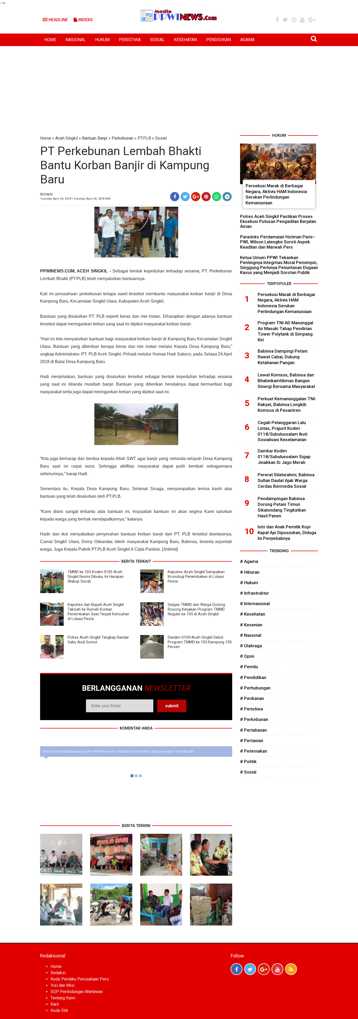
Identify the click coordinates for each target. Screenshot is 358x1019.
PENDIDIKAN (218, 39)
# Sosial (248, 772)
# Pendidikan (253, 677)
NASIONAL (76, 39)
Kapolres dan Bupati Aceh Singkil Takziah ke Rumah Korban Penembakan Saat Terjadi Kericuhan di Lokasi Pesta (98, 611)
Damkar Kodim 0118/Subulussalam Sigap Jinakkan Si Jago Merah (284, 456)
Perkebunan (122, 138)
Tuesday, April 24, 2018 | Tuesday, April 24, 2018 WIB (75, 198)
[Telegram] (227, 196)
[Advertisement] (179, 85)
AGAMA (247, 39)
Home (45, 138)
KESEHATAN (185, 39)
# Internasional (255, 603)
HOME (50, 39)
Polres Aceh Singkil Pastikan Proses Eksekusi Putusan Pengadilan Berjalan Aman (278, 221)
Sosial (161, 138)
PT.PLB (144, 138)
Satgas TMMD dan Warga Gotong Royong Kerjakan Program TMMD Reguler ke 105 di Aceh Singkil (196, 609)
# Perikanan (252, 698)
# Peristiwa (251, 708)
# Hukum (249, 582)
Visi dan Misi (62, 985)
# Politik (248, 761)
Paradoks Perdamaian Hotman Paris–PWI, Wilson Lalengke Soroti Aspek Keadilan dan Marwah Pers (277, 241)
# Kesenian (251, 624)
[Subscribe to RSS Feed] (291, 969)
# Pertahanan (253, 730)
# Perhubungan (255, 688)
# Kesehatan (252, 614)
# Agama (249, 561)
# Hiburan (249, 572)
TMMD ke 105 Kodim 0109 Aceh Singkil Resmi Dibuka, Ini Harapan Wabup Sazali (96, 576)
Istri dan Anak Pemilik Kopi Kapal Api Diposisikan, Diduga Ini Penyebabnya (287, 532)
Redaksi (58, 972)
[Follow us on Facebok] (236, 969)
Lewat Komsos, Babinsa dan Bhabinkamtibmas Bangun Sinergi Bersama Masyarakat (286, 380)
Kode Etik (59, 1010)
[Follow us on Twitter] (250, 969)
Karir (55, 1004)
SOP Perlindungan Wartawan (77, 991)
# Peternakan (253, 751)
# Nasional (250, 635)
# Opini (247, 656)
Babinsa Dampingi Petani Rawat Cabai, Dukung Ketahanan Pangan (282, 356)
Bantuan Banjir (94, 138)
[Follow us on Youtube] (277, 969)
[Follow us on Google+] (264, 969)
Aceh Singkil (66, 138)
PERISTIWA (130, 39)
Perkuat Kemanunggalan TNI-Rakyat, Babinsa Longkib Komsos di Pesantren (287, 404)
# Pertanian (251, 740)
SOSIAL (157, 39)
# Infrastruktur (254, 593)
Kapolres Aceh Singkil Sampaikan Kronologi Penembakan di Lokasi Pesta (196, 576)
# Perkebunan (254, 719)
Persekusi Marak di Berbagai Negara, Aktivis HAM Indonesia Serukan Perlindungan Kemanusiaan (276, 194)
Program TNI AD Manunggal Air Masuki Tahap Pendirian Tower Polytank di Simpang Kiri (285, 331)
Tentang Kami (63, 997)
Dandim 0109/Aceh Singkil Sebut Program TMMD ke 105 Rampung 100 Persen (200, 642)
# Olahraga (251, 645)
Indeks (85, 19)
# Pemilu (249, 666)
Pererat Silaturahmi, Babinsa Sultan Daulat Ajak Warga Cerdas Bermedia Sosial (286, 480)
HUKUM (102, 39)
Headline (57, 19)
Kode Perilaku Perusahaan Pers (80, 979)
